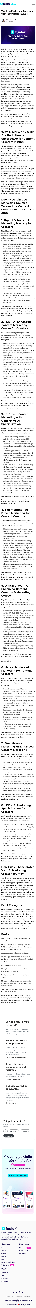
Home (3, 1248)
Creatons (22, 1253)
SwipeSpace (23, 1251)
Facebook (26, 1131)
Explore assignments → (14, 1079)
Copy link (9, 1135)
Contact (4, 1253)
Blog (3, 1259)
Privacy (8, 1296)
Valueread (24, 1248)
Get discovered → (12, 1102)
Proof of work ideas (8, 1262)
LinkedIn (14, 1131)
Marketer (4, 1273)
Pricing (3, 1256)
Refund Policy (26, 1296)
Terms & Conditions (16, 1296)
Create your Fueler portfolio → (17, 1057)
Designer (4, 1278)
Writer (3, 1275)
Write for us (7, 1265)
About (3, 1251)
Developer (5, 1281)
